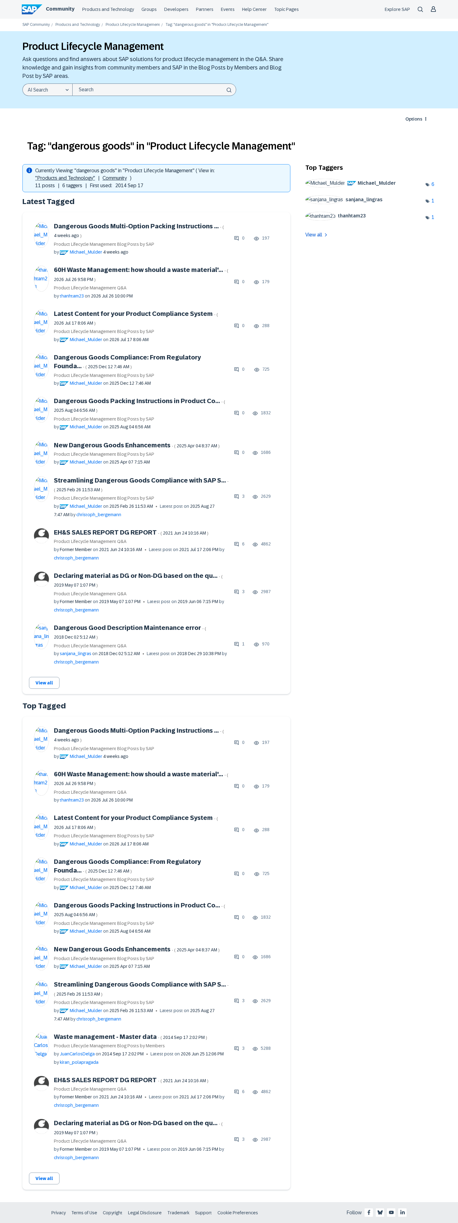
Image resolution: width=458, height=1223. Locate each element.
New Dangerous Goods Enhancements (137, 445)
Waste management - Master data (130, 1036)
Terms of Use (84, 1212)
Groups (149, 9)
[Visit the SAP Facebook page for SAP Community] (368, 1212)
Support (203, 1212)
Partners (204, 9)
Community (60, 9)
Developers (176, 9)
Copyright (112, 1212)
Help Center (254, 9)
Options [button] (413, 119)
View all (44, 682)
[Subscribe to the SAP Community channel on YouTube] (391, 1212)
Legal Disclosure (145, 1212)
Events (228, 9)
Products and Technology (108, 9)
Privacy (58, 1212)
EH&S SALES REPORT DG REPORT (131, 532)
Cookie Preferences (237, 1212)
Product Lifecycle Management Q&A (90, 287)
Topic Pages (286, 9)
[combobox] (154, 89)
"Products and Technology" (65, 178)
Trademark (178, 1212)
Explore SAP (397, 9)
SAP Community (36, 25)
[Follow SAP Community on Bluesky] (380, 1212)
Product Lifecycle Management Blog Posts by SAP (104, 244)
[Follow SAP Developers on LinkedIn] (402, 1212)
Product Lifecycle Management (133, 25)
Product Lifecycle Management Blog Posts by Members (109, 1045)
